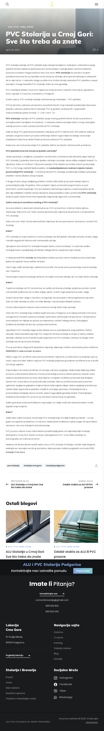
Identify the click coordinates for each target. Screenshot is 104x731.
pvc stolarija (13, 465)
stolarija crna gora (32, 465)
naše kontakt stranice (30, 351)
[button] (7, 4)
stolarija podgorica (55, 465)
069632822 (11, 351)
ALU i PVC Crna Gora (21, 27)
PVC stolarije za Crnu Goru (34, 257)
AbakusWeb (92, 722)
